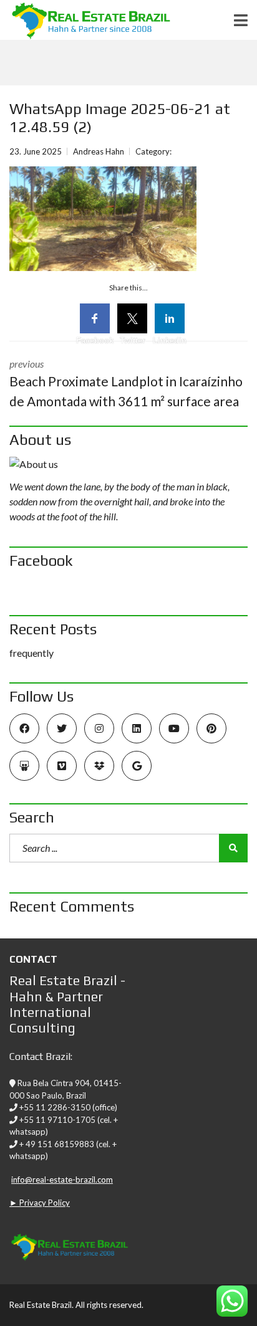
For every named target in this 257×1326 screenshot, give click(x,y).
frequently (31, 653)
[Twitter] (132, 318)
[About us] (128, 464)
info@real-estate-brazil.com (62, 1180)
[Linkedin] (170, 318)
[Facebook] (95, 318)
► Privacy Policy (39, 1203)
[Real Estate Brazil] (85, 20)
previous (126, 383)
